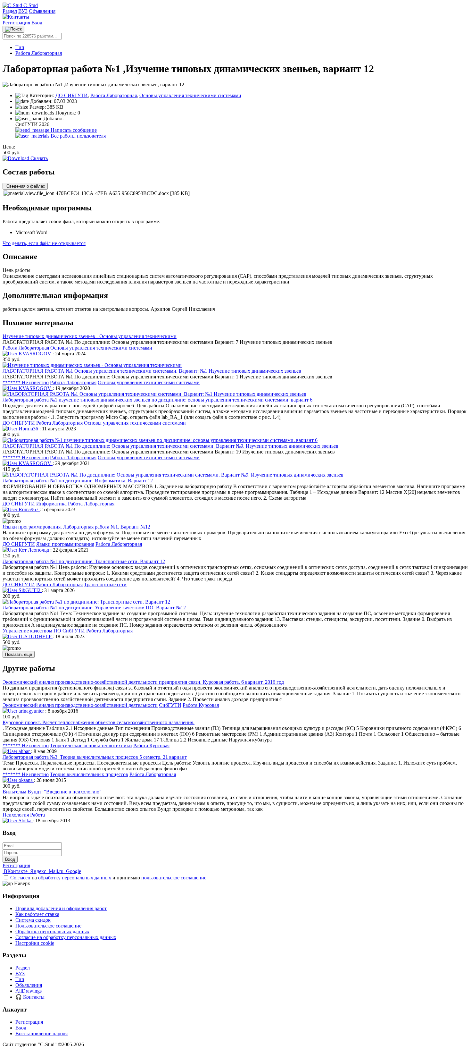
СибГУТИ (73, 630)
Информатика (51, 503)
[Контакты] (16, 17)
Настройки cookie (34, 943)
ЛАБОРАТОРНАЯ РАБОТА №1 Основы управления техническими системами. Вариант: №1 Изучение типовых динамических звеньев (152, 371)
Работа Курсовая (201, 705)
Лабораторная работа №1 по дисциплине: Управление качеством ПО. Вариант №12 (94, 607)
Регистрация (17, 22)
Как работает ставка (37, 914)
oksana (25, 780)
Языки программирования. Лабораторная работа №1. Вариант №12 (76, 526)
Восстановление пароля (41, 1033)
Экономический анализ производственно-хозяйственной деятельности (80, 705)
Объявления (42, 11)
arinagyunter (31, 711)
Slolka (25, 820)
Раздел (10, 11)
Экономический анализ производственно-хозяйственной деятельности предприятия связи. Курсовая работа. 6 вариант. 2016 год (143, 682)
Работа (37, 814)
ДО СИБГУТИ (71, 95)
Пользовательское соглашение (48, 925)
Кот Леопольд (33, 550)
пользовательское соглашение (173, 877)
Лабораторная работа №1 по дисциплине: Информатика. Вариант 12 (78, 480)
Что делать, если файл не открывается (44, 243)
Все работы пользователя (77, 136)
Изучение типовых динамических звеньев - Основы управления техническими (90, 336)
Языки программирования (65, 544)
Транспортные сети (105, 584)
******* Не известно (26, 382)
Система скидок (33, 920)
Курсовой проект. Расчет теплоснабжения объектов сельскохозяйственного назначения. (98, 722)
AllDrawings (28, 991)
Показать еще (18, 654)
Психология (16, 814)
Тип (19, 47)
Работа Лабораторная (38, 53)
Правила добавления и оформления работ (61, 908)
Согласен (20, 877)
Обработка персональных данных (52, 931)
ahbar (24, 751)
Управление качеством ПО (32, 630)
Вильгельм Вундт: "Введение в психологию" (52, 791)
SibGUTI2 (29, 590)
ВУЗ (23, 11)
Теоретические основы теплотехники (91, 745)
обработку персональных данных (74, 877)
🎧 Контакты (30, 997)
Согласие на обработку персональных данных (65, 937)
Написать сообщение (73, 130)
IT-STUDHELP (35, 636)
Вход (36, 22)
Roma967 (28, 509)
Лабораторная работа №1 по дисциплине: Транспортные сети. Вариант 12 (84, 561)
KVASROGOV (35, 353)
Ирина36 (28, 428)
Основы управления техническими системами (190, 95)
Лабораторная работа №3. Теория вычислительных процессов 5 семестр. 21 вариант (95, 757)
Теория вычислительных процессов (89, 774)
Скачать (38, 158)
